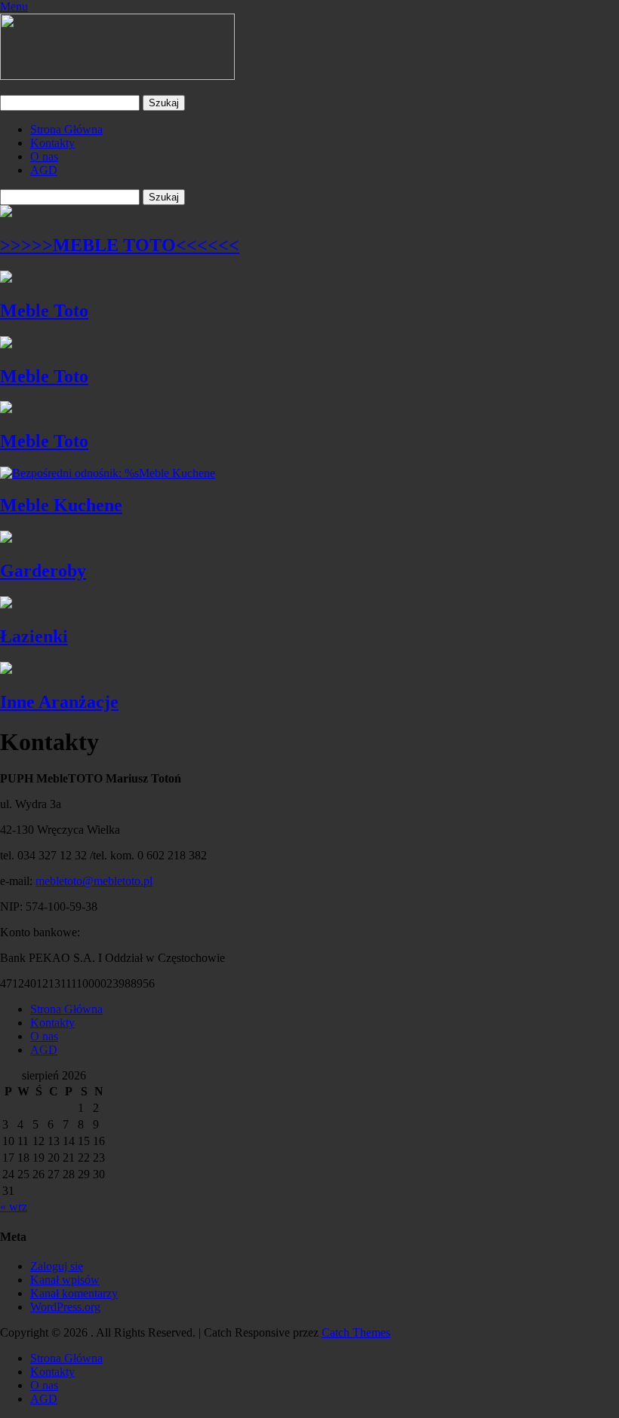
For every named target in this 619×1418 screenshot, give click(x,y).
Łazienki (34, 636)
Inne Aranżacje (59, 702)
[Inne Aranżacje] (6, 669)
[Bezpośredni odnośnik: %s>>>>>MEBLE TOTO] (6, 213)
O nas (44, 156)
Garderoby (43, 570)
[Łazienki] (6, 604)
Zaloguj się (56, 1266)
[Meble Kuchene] (107, 473)
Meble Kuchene (61, 505)
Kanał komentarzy (74, 1293)
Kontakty (52, 142)
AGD (43, 170)
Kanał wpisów (65, 1279)
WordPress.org (65, 1306)
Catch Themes (356, 1332)
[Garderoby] (6, 538)
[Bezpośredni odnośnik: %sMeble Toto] (6, 278)
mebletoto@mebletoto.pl (93, 880)
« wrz (13, 1206)
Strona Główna (66, 129)
